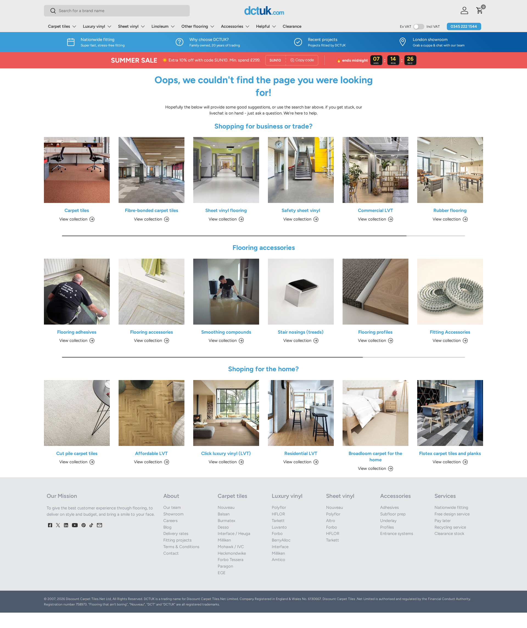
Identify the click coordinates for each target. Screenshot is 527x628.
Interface (280, 546)
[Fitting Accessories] (450, 292)
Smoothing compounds (226, 332)
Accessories (232, 26)
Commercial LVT (375, 210)
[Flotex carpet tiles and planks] (450, 413)
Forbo (277, 533)
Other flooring (194, 26)
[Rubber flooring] (450, 170)
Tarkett (278, 520)
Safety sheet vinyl (301, 210)
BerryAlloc (281, 540)
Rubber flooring (450, 210)
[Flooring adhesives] (77, 292)
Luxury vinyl (94, 26)
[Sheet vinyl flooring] (226, 170)
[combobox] (117, 10)
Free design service (452, 514)
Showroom (173, 514)
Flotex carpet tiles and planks (450, 453)
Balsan (223, 514)
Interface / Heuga (234, 533)
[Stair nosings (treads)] (301, 292)
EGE (222, 572)
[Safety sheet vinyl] (301, 170)
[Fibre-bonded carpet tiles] (151, 170)
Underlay (388, 520)
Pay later (443, 520)
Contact (171, 553)
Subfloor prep (393, 514)
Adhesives (389, 507)
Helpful (263, 26)
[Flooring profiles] (375, 292)
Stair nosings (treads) (301, 332)
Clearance (292, 26)
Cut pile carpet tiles (76, 453)
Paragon (225, 566)
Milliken (224, 540)
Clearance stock (449, 533)
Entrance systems (396, 533)
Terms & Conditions (181, 546)
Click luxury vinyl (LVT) (226, 453)
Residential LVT (300, 453)
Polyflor (279, 507)
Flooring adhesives (76, 332)
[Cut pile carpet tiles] (77, 413)
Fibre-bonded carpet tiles (151, 210)
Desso (223, 527)
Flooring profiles (375, 332)
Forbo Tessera (230, 559)
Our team (172, 507)
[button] (480, 10)
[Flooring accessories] (151, 292)
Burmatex (226, 520)
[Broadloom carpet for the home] (375, 413)
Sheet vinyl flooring (226, 210)
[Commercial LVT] (375, 170)
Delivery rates (175, 533)
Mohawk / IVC (231, 546)
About (171, 496)
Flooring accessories (151, 332)
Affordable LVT (151, 453)
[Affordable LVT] (151, 413)
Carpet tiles (59, 26)
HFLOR (278, 514)
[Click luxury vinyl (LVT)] (226, 413)
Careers (170, 520)
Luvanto (279, 527)
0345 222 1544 (464, 26)
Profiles (387, 527)
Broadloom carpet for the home (375, 457)
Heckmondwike (232, 553)
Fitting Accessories (450, 332)
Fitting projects (177, 540)
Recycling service (450, 527)
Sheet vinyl (128, 26)
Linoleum (160, 26)
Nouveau (226, 507)
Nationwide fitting (451, 507)
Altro (330, 520)
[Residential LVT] (301, 413)
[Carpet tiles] (77, 170)
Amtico (278, 559)
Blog (167, 527)
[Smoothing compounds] (226, 292)
